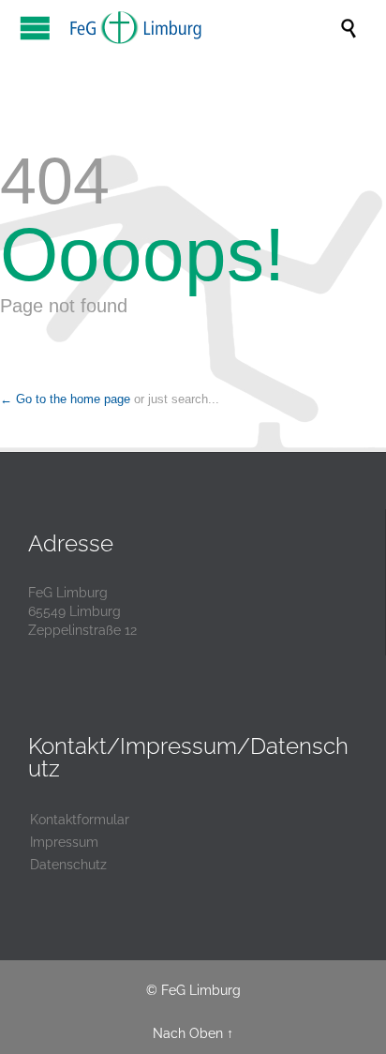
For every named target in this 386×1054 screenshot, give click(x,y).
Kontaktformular (79, 819)
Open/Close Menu (35, 27)
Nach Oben (188, 1033)
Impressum (64, 842)
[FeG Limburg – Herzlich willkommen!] (202, 27)
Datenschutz (68, 864)
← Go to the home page (65, 399)
